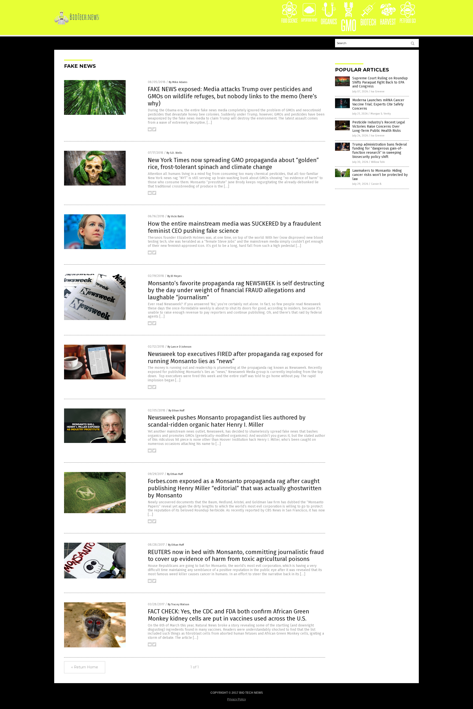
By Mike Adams (178, 82)
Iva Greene (378, 91)
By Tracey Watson (178, 604)
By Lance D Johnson (179, 346)
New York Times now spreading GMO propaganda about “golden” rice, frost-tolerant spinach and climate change (233, 164)
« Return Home (84, 667)
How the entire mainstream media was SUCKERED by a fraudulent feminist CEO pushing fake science (234, 227)
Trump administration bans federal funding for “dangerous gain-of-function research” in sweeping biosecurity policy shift (379, 150)
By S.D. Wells (174, 152)
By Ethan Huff (176, 410)
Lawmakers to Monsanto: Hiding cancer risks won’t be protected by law (380, 175)
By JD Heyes (174, 276)
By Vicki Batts (176, 216)
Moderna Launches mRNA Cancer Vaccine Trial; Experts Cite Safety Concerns (378, 104)
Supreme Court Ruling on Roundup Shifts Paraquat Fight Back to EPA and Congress (380, 82)
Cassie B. (376, 184)
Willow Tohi (378, 162)
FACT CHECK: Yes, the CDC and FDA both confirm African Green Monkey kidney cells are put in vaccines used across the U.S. (228, 615)
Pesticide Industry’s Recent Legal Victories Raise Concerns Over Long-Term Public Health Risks (378, 126)
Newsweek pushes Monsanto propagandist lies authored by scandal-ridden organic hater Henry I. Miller (226, 421)
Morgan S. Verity (381, 113)
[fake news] (77, 24)
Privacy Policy (236, 699)
